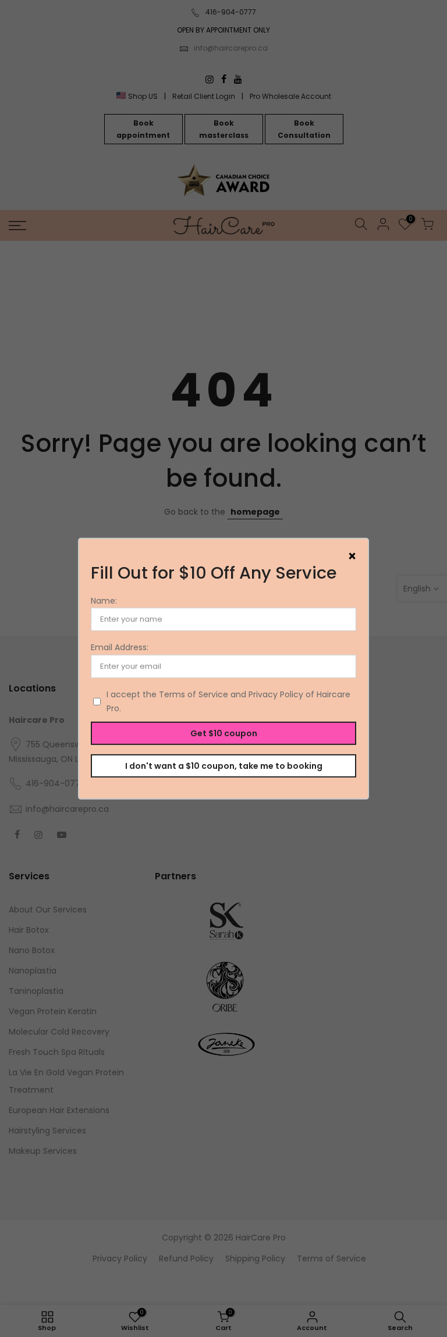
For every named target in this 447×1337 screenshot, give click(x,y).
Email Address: (119, 647)
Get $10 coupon (223, 733)
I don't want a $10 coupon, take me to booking (223, 765)
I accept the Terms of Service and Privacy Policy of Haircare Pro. (228, 702)
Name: (104, 601)
